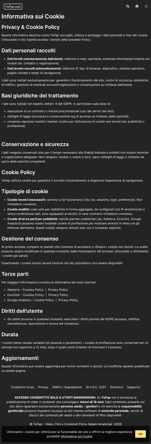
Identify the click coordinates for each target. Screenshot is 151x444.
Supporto (133, 387)
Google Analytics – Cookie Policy (30, 300)
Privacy (43, 387)
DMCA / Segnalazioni (67, 387)
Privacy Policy (58, 290)
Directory (116, 387)
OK (140, 434)
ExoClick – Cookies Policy (25, 295)
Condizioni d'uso (22, 387)
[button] (137, 6)
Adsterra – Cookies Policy (25, 290)
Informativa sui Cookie (76, 436)
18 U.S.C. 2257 (96, 387)
